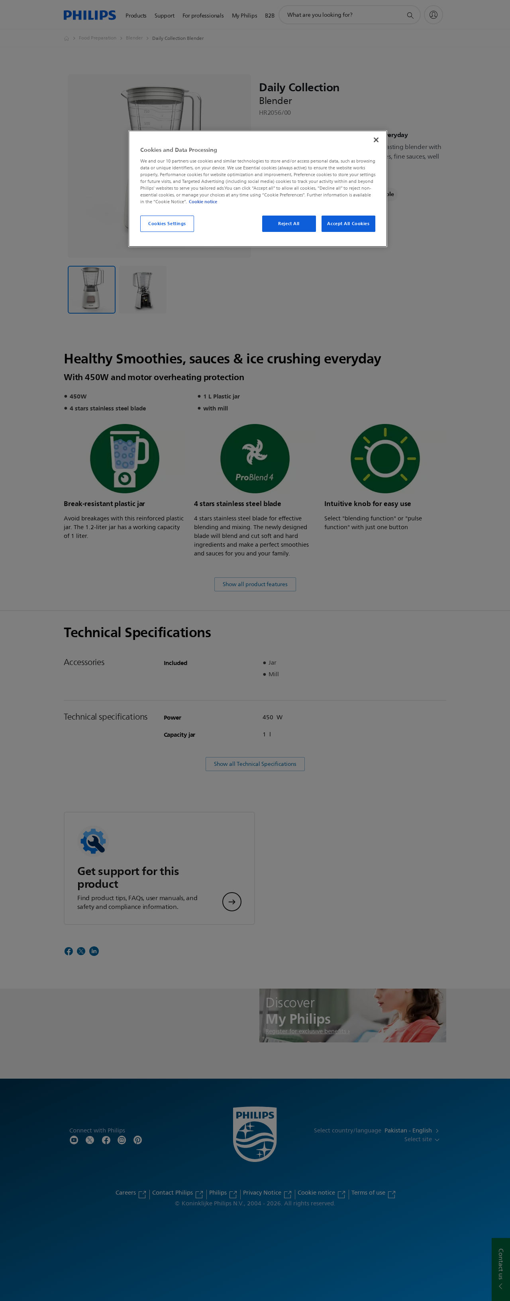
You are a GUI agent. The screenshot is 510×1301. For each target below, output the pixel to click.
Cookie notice (203, 202)
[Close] (376, 140)
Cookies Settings (167, 224)
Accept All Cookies (348, 224)
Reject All (289, 224)
